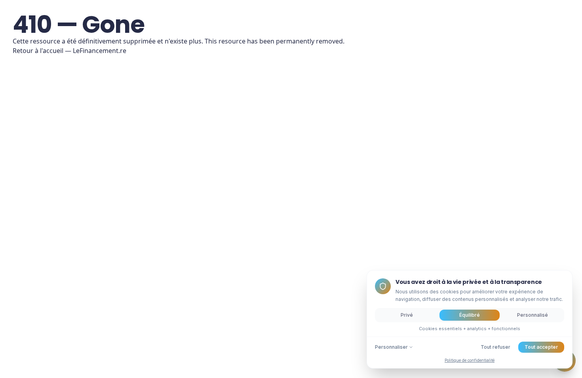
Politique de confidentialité (470, 360)
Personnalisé (532, 315)
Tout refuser (495, 347)
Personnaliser (391, 347)
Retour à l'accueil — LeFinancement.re (69, 50)
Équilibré (469, 315)
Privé (407, 315)
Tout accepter (541, 347)
